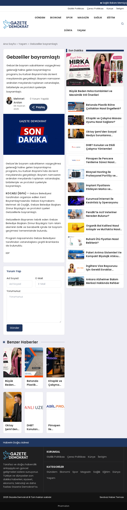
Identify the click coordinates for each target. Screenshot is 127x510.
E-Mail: (39, 278)
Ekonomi (55, 17)
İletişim (120, 8)
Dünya (68, 30)
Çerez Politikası (95, 8)
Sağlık (98, 17)
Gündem (40, 17)
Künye (110, 8)
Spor (69, 17)
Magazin (83, 17)
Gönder (14, 328)
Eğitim (111, 17)
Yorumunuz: (14, 291)
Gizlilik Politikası (76, 8)
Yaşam (81, 30)
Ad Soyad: (13, 278)
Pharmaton (63, 506)
